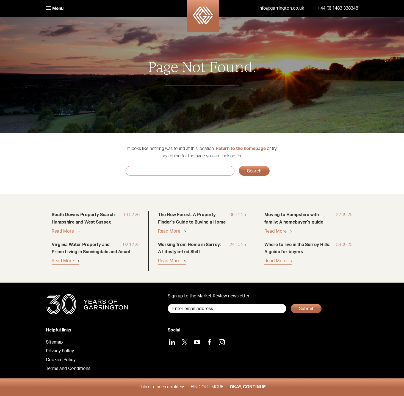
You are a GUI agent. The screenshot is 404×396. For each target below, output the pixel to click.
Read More (63, 231)
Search (254, 171)
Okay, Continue (248, 387)
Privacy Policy (60, 351)
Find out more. (207, 387)
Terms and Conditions (68, 368)
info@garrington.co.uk (281, 8)
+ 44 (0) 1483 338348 (337, 8)
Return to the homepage (241, 148)
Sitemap (54, 342)
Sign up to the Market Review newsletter (209, 296)
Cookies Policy (61, 360)
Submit (306, 308)
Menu (57, 8)
